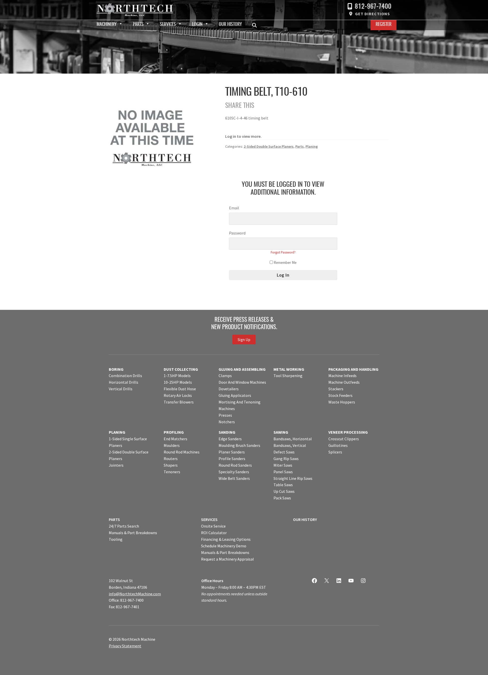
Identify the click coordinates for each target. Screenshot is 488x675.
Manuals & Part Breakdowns (133, 532)
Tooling (116, 539)
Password (237, 232)
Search (256, 25)
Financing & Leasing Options (226, 539)
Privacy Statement (125, 645)
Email (234, 207)
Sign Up (244, 339)
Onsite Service (213, 526)
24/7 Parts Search (124, 526)
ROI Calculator (214, 532)
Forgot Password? (283, 252)
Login (197, 24)
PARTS (114, 519)
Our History (230, 24)
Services (168, 24)
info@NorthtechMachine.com (135, 593)
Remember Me (285, 262)
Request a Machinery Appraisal (227, 559)
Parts (138, 24)
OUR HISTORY (305, 519)
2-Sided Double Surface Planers (269, 146)
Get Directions (372, 13)
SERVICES (209, 519)
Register (383, 24)
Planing (312, 146)
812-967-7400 (373, 7)
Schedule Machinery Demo (223, 545)
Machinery (107, 24)
